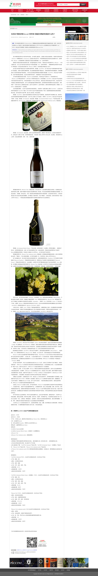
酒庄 (30, 9)
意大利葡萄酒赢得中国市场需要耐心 (75, 84)
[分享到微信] (57, 38)
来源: (30, 37)
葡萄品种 (32, 11)
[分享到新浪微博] (58, 38)
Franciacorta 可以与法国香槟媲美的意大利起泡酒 (77, 80)
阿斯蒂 (18, 550)
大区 (27, 9)
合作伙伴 (62, 570)
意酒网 (32, 37)
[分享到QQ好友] (62, 38)
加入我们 (45, 570)
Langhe (28, 550)
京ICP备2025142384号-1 (59, 573)
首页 (12, 10)
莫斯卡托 (24, 550)
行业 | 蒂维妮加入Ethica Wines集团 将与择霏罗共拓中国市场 (77, 46)
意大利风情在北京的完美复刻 (20, 553)
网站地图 (57, 570)
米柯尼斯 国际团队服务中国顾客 (74, 74)
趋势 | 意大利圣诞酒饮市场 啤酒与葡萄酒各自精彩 (77, 56)
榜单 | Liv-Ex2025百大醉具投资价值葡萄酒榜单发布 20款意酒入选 (77, 58)
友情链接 (68, 570)
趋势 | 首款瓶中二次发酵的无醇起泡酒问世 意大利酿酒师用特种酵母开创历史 (77, 64)
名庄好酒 (46, 10)
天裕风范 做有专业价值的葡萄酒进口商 (75, 78)
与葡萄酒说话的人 (71, 76)
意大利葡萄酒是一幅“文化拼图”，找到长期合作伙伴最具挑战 (77, 82)
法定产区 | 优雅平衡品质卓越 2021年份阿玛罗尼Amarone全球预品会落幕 (77, 48)
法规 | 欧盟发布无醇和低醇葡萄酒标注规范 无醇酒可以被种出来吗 (77, 62)
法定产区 (28, 11)
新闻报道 (38, 10)
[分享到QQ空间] (60, 38)
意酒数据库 (85, 10)
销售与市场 (75, 10)
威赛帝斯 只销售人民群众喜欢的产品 (75, 86)
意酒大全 (20, 10)
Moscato (21, 550)
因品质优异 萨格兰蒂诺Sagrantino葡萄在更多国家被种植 (25, 552)
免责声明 (51, 570)
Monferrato (31, 550)
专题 (27, 14)
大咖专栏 (65, 10)
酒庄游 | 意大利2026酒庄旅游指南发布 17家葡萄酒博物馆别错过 (77, 54)
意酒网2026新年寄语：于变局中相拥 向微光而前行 (77, 50)
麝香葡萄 (35, 550)
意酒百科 (56, 10)
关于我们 (39, 570)
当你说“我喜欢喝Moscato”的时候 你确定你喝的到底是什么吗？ (77, 72)
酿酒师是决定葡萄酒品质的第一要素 (75, 88)
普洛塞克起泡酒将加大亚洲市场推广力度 (76, 90)
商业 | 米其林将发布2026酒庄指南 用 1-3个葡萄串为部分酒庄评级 (77, 60)
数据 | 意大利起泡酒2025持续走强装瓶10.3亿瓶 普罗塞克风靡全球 (77, 52)
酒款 (32, 9)
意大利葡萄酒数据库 (32, 570)
